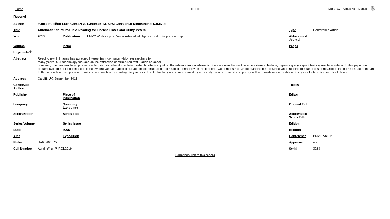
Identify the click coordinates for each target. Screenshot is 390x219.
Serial (293, 148)
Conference (297, 136)
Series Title (71, 113)
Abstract (19, 58)
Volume (19, 46)
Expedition (71, 136)
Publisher (20, 94)
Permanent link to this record (195, 155)
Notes (17, 142)
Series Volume (24, 123)
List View (334, 8)
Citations (349, 8)
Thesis (294, 84)
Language (21, 104)
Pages (293, 46)
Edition (294, 123)
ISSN (17, 129)
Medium (295, 129)
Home (19, 9)
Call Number (22, 148)
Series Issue (72, 123)
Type (292, 30)
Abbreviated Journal (298, 38)
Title (16, 30)
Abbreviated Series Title (298, 115)
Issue (67, 46)
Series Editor (23, 113)
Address (19, 78)
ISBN (66, 129)
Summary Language (70, 105)
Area (16, 136)
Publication (71, 36)
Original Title (298, 104)
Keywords (21, 52)
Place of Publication (71, 96)
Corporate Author (21, 86)
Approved (296, 142)
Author (18, 23)
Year (16, 36)
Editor (293, 94)
